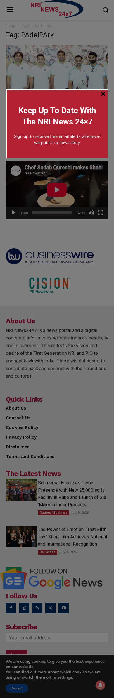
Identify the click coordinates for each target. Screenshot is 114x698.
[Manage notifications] (100, 685)
